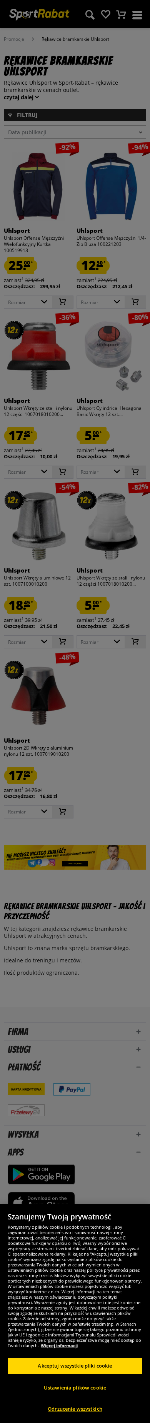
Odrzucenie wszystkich (75, 1408)
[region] (75, 1313)
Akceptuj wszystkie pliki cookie (75, 1365)
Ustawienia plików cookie (75, 1387)
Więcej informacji (59, 1345)
